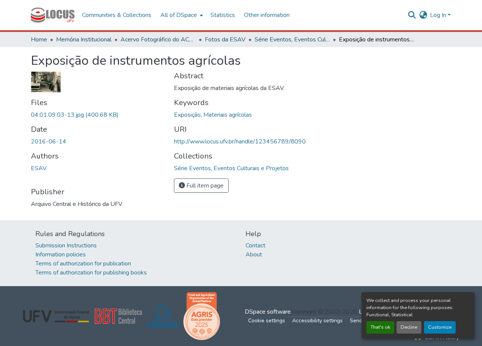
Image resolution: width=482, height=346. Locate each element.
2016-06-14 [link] (48, 141)
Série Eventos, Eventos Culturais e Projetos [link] (292, 39)
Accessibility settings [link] (317, 320)
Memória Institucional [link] (83, 39)
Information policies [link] (60, 254)
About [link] (254, 254)
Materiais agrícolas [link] (227, 115)
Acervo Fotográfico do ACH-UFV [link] (158, 39)
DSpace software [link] (268, 312)
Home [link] (39, 39)
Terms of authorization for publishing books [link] (91, 272)
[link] (98, 114)
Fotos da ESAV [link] (225, 39)
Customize (439, 327)
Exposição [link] (187, 115)
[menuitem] (181, 15)
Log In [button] (439, 15)
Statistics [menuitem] (222, 15)
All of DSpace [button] (178, 15)
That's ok (380, 327)
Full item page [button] (204, 185)
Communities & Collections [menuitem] (116, 15)
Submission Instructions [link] (66, 245)
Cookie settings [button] (266, 320)
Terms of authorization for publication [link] (83, 263)
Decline (409, 327)
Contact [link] (255, 245)
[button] (53, 15)
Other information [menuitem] (267, 15)
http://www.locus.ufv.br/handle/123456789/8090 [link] (240, 141)
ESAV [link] (39, 168)
